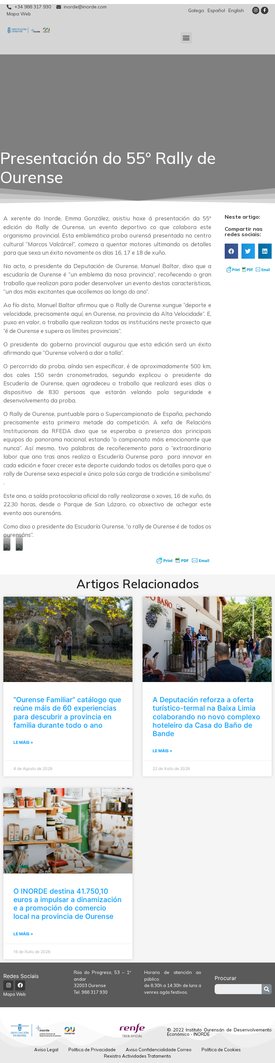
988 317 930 (94, 992)
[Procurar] (267, 989)
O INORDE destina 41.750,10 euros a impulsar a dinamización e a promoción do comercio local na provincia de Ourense (67, 904)
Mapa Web (14, 994)
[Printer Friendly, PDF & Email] (182, 560)
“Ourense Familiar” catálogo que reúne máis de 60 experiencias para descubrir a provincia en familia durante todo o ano (67, 712)
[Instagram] (256, 10)
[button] (186, 37)
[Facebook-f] (264, 10)
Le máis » (23, 742)
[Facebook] (20, 985)
